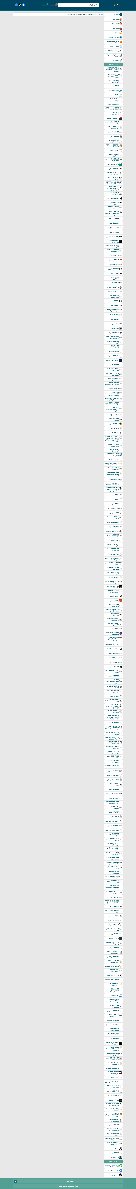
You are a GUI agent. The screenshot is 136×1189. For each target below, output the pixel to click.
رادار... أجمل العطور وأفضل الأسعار (68, 1186)
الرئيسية (100, 14)
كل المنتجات (92, 14)
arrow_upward (15, 1181)
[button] (53, 5)
